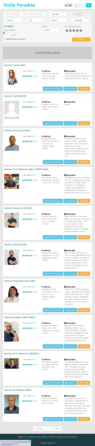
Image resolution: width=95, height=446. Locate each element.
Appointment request (16, 39)
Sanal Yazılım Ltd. (48, 443)
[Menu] (88, 5)
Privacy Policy (41, 437)
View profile (84, 89)
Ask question (70, 89)
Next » (57, 428)
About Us (22, 437)
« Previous (39, 428)
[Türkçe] (66, 5)
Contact (31, 437)
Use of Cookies (70, 437)
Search (82, 39)
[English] (70, 5)
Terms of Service (55, 437)
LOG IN (80, 5)
